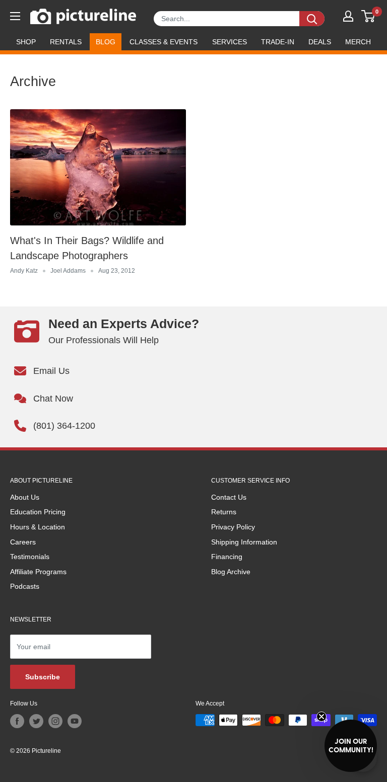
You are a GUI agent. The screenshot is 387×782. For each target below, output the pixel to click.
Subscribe (42, 677)
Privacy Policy (233, 527)
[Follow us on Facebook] (17, 721)
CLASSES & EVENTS (164, 42)
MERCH (358, 42)
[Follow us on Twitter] (36, 721)
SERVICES (229, 42)
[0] (368, 16)
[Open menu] (15, 16)
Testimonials (29, 557)
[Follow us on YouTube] (75, 721)
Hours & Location (37, 527)
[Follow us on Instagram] (55, 721)
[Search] (312, 18)
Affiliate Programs (38, 572)
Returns (223, 512)
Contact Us (228, 497)
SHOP (26, 42)
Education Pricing (38, 512)
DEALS (319, 42)
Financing (226, 557)
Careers (23, 542)
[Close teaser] (321, 717)
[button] (351, 746)
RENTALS (66, 42)
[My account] (348, 16)
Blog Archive (230, 572)
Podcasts (24, 586)
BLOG (105, 42)
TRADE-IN (277, 42)
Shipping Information (244, 542)
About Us (24, 497)
